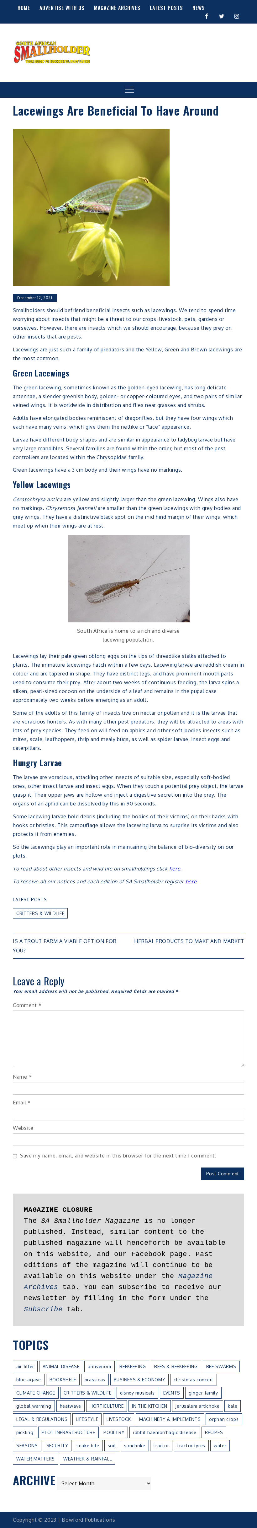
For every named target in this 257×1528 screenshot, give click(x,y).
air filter (25, 1366)
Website (23, 1128)
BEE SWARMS (221, 1366)
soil (112, 1445)
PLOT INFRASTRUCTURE (68, 1432)
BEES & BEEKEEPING (176, 1366)
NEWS (198, 8)
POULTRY (113, 1432)
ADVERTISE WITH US (62, 8)
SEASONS (27, 1445)
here (175, 868)
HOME (24, 8)
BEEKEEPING (132, 1366)
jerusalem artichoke (197, 1406)
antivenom (99, 1366)
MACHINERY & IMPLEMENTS (170, 1419)
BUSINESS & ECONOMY (139, 1379)
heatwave (70, 1406)
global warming (33, 1406)
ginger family (203, 1392)
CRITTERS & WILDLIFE (40, 913)
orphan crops (224, 1419)
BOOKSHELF (63, 1379)
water (220, 1445)
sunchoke (134, 1445)
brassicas (95, 1379)
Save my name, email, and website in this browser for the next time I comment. (118, 1155)
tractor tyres (191, 1445)
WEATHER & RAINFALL (87, 1458)
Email (22, 1102)
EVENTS (171, 1392)
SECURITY (57, 1445)
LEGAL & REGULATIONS (41, 1419)
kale (232, 1406)
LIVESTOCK (119, 1419)
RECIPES (214, 1432)
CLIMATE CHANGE (35, 1392)
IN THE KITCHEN (149, 1406)
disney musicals (137, 1392)
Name (22, 1077)
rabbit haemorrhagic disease (165, 1432)
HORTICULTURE (106, 1406)
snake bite (87, 1445)
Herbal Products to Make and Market (189, 941)
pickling (25, 1432)
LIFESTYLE (87, 1419)
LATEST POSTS (166, 8)
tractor (161, 1445)
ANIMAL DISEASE (61, 1366)
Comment (27, 1005)
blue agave (28, 1379)
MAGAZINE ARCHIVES (117, 8)
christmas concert (193, 1379)
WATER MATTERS (35, 1458)
